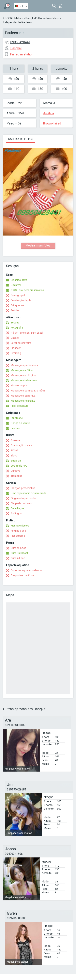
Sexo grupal (18, 295)
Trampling (16, 475)
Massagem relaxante (23, 400)
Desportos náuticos (22, 575)
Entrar (61, 5)
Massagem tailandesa (24, 380)
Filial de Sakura (19, 405)
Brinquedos (17, 305)
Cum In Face (18, 558)
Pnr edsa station (48, 18)
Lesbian (15, 428)
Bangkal (31, 18)
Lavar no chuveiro (21, 342)
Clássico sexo (19, 279)
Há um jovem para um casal (27, 332)
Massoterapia (19, 385)
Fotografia (17, 327)
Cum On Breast (19, 553)
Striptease (17, 417)
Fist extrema (18, 535)
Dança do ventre (20, 423)
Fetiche (15, 310)
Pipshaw (16, 347)
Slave (14, 455)
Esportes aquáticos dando (26, 570)
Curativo (15, 470)
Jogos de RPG (19, 465)
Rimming (16, 353)
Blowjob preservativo (23, 488)
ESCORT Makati (13, 18)
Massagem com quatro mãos (28, 390)
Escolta (15, 322)
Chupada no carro (21, 503)
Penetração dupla (21, 300)
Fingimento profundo (23, 498)
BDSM (14, 450)
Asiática (48, 113)
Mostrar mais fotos (38, 245)
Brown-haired (52, 123)
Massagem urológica (23, 375)
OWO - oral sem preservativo (27, 290)
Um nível (16, 284)
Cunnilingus (17, 508)
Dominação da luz (21, 445)
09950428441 (20, 42)
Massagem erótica (22, 370)
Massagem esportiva (23, 395)
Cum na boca (18, 547)
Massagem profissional (25, 365)
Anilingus (16, 513)
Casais (15, 337)
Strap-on (16, 460)
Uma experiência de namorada (28, 493)
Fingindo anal (19, 530)
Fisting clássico (20, 525)
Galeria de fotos (20, 139)
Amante (15, 440)
